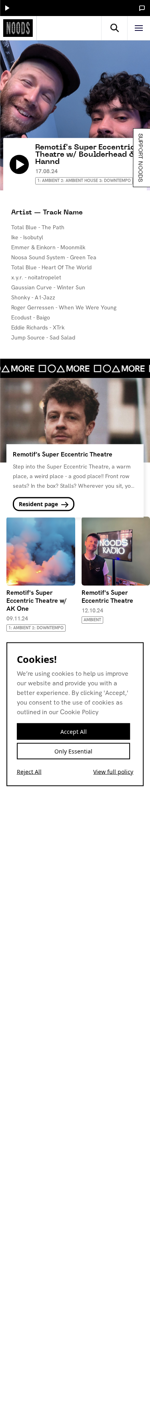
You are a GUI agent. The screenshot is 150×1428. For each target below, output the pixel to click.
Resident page (39, 504)
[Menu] (138, 28)
